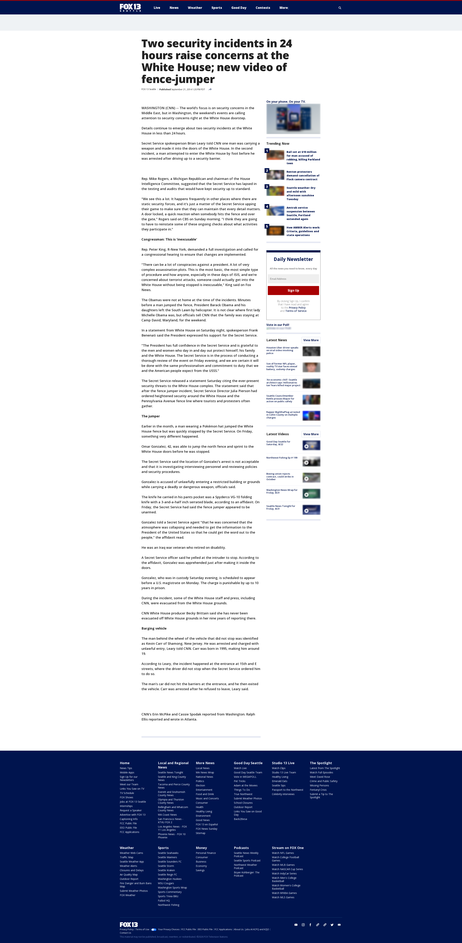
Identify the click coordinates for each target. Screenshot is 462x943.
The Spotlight (321, 763)
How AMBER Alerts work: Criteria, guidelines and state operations (303, 231)
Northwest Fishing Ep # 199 (281, 457)
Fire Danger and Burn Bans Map (136, 884)
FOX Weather (127, 895)
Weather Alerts (128, 866)
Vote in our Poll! (277, 325)
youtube (296, 925)
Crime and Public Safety (323, 781)
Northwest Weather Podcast (245, 866)
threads (325, 925)
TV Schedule (127, 793)
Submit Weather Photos (248, 798)
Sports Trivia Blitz (168, 896)
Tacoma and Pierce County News (174, 786)
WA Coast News (167, 814)
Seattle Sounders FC (170, 861)
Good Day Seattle (248, 763)
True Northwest (243, 794)
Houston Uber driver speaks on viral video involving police (282, 350)
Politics (200, 781)
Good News (203, 820)
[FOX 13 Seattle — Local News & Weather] (132, 7)
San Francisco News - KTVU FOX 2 (170, 820)
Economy (201, 866)
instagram (303, 925)
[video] (311, 445)
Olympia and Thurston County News (171, 801)
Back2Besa (240, 819)
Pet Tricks (239, 781)
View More (311, 340)
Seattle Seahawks (168, 853)
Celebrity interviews (283, 794)
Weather (127, 848)
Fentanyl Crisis (318, 789)
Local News (203, 768)
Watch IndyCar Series (284, 873)
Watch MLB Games (283, 864)
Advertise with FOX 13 (132, 814)
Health (199, 807)
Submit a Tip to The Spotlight (321, 795)
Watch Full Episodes (321, 772)
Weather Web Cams (131, 853)
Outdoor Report (243, 807)
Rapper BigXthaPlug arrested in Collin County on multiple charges (283, 414)
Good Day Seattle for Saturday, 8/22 (278, 443)
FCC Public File (128, 823)
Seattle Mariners (167, 857)
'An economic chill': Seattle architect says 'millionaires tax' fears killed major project (283, 382)
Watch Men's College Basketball (284, 879)
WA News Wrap (205, 772)
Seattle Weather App (132, 861)
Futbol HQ (164, 900)
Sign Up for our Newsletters (129, 778)
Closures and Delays (132, 870)
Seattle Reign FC (167, 874)
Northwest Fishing (168, 905)
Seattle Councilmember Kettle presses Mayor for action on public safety (280, 398)
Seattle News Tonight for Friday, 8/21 (280, 507)
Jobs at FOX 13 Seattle (133, 801)
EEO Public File (128, 827)
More (284, 8)
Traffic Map (126, 857)
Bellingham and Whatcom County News (173, 808)
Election (200, 785)
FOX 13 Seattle (148, 89)
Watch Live (240, 768)
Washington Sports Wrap (172, 887)
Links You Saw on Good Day (248, 813)
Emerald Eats (279, 781)
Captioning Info (129, 819)
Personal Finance (206, 853)
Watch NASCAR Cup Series (287, 869)
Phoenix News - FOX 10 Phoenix (172, 835)
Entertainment (204, 789)
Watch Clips (279, 768)
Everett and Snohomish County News (171, 793)
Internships (126, 806)
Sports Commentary (170, 892)
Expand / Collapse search (340, 7)
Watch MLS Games (283, 897)
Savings (200, 870)
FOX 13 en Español (207, 824)
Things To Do (242, 789)
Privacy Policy (297, 307)
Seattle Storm (166, 866)
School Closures (243, 802)
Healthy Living (204, 811)
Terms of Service (295, 311)
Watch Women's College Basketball (286, 887)
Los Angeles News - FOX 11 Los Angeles (172, 828)
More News (205, 763)
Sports (163, 848)
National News (204, 776)
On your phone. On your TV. (286, 102)
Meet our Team (129, 784)
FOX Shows (126, 797)
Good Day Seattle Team (248, 772)
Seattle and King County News (172, 778)
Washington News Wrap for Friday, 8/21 (282, 491)
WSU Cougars (166, 883)
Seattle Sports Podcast (247, 860)
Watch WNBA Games (284, 893)
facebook (310, 925)
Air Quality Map (129, 874)
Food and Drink (205, 794)
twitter (332, 925)
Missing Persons (319, 785)
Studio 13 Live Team (284, 772)
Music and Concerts (207, 798)
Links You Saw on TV (132, 788)
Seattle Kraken (166, 870)
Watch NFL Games (283, 853)
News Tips (126, 768)
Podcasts (241, 848)
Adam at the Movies (246, 785)
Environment (203, 815)
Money (201, 848)
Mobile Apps (127, 772)
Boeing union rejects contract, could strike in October (280, 476)
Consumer (202, 802)
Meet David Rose (320, 776)
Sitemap (200, 833)
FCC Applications (129, 832)
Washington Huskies (170, 879)
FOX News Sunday (206, 828)
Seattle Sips (279, 785)
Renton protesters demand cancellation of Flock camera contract (303, 175)
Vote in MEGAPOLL (245, 776)
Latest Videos (277, 434)
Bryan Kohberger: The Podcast (247, 874)
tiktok (318, 925)
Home (125, 763)
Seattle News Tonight (170, 772)
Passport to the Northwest (287, 789)
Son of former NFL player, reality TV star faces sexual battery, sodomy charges (281, 366)
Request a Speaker (131, 810)
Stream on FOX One (288, 848)
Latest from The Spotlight (325, 768)
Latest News (276, 340)
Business (201, 861)
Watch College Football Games (285, 858)
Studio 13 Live (283, 763)
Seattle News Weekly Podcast (246, 854)
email (339, 925)
